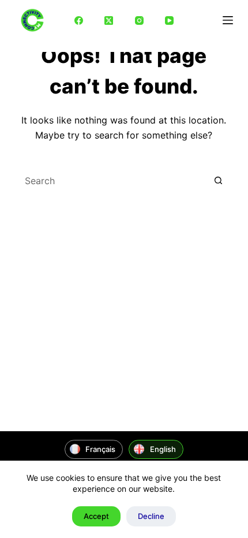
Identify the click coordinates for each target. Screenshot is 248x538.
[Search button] (218, 180)
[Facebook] (78, 20)
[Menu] (228, 20)
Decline (151, 516)
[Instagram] (139, 20)
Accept (96, 516)
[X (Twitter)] (109, 20)
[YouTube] (170, 20)
